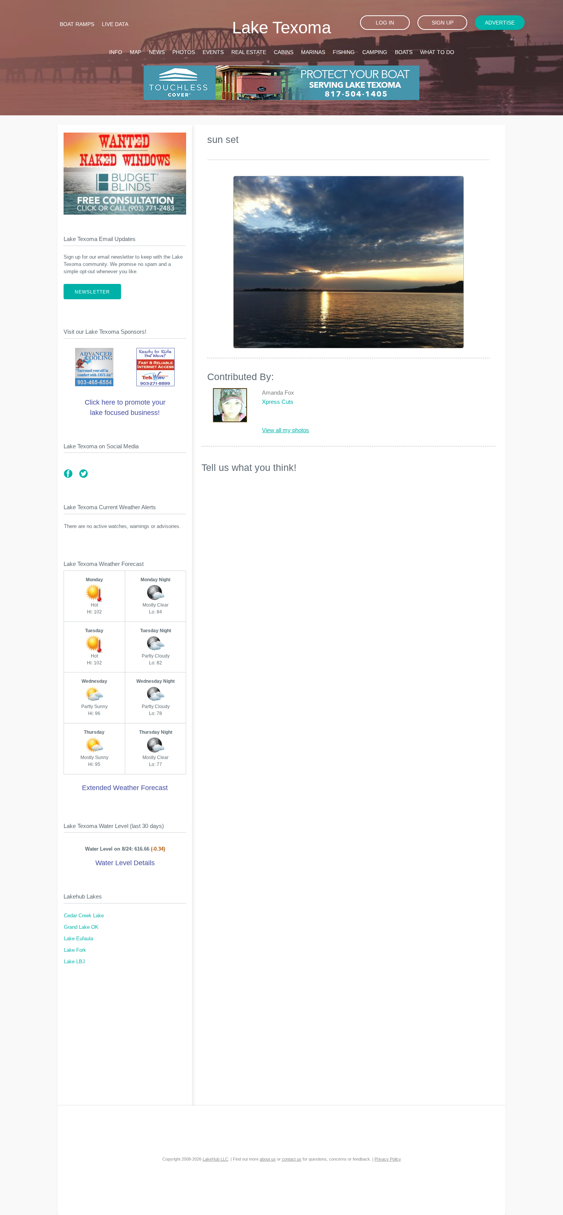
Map (135, 52)
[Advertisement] (125, 1040)
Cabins (283, 52)
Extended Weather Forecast (125, 788)
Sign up (442, 23)
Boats (403, 52)
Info (115, 52)
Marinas (313, 52)
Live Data (115, 24)
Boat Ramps (77, 24)
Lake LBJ (74, 961)
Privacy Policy (388, 1159)
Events (213, 52)
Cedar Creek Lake (84, 915)
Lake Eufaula (78, 938)
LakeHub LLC (215, 1159)
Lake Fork (75, 950)
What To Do (437, 52)
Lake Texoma (281, 27)
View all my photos (285, 430)
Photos (183, 52)
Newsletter (92, 292)
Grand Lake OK (81, 927)
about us (268, 1159)
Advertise (500, 23)
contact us (291, 1159)
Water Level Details (125, 863)
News (157, 52)
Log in (385, 23)
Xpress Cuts (277, 401)
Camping (374, 52)
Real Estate (248, 52)
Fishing (344, 52)
